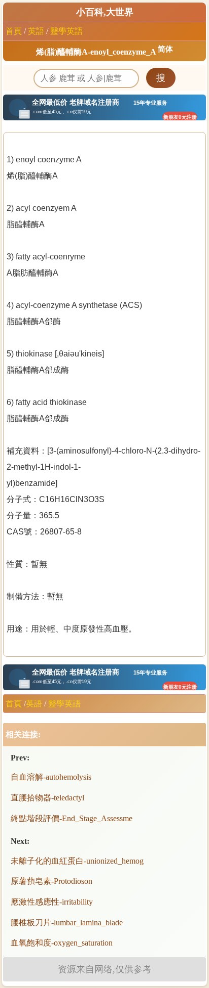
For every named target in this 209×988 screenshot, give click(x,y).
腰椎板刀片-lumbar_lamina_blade (67, 922)
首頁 (14, 31)
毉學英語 (66, 31)
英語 (36, 31)
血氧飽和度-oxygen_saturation (62, 942)
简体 (165, 49)
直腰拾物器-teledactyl (47, 797)
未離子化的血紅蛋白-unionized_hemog (77, 861)
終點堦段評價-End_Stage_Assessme (71, 818)
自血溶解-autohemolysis (51, 777)
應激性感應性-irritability (52, 901)
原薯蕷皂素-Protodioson (51, 881)
